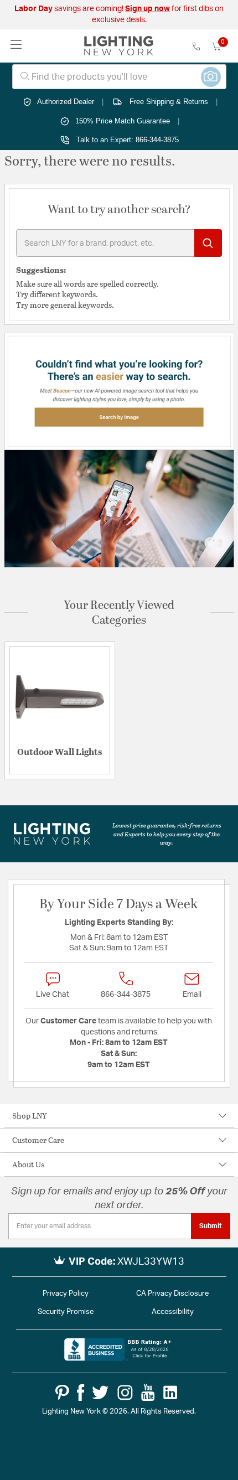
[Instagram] (125, 1392)
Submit (210, 1226)
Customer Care (38, 1140)
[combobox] (119, 76)
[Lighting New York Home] (118, 46)
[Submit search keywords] (208, 243)
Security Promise (66, 1312)
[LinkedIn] (170, 1392)
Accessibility (173, 1312)
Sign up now (147, 9)
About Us (28, 1164)
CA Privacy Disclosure (172, 1293)
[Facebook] (80, 1392)
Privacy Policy (66, 1293)
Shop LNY (29, 1115)
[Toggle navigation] (16, 45)
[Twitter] (100, 1392)
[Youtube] (148, 1392)
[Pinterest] (62, 1392)
